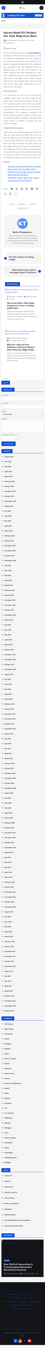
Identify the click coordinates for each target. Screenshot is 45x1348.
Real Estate (8, 1143)
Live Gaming (9, 1113)
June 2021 (8, 744)
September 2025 (10, 501)
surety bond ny (23, 208)
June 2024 (8, 570)
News (6, 1133)
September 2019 (10, 847)
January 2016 (9, 1011)
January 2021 (9, 768)
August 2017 (8, 971)
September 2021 (10, 729)
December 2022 (9, 655)
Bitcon (6, 1039)
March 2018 (8, 936)
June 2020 (8, 803)
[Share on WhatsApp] (27, 189)
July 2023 (7, 625)
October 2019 (9, 843)
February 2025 (9, 536)
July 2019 (7, 857)
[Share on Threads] (11, 194)
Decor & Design (10, 1059)
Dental (6, 1064)
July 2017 (7, 976)
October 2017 (9, 961)
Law (5, 1108)
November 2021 (10, 719)
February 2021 (9, 763)
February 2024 (9, 590)
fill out (12, 204)
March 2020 (8, 818)
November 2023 (10, 605)
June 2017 (8, 981)
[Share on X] (17, 189)
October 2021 (9, 724)
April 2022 (8, 694)
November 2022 (10, 659)
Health (6, 1088)
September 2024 (10, 560)
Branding (7, 1044)
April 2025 (8, 526)
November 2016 (10, 1001)
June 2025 (8, 516)
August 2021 (8, 734)
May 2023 (7, 635)
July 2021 (7, 739)
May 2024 (7, 575)
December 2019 (9, 833)
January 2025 (9, 541)
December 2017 (9, 951)
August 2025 (8, 506)
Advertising (8, 1024)
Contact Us (8, 1176)
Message (4, 419)
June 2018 (8, 922)
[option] (22, 1258)
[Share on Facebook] (12, 189)
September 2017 (10, 966)
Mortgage (7, 1128)
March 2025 (8, 531)
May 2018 (7, 927)
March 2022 (8, 699)
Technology (8, 1152)
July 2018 (7, 917)
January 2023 (9, 650)
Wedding (7, 1162)
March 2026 (8, 476)
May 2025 (7, 521)
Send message (8, 444)
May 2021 (7, 749)
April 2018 (8, 932)
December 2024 (9, 546)
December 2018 (9, 892)
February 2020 (9, 823)
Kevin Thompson (11, 40)
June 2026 (8, 462)
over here (33, 204)
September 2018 (10, 907)
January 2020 (9, 828)
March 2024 (8, 585)
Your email (4, 403)
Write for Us (8, 1187)
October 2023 (9, 610)
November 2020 (10, 778)
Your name (4, 395)
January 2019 (9, 887)
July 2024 (7, 565)
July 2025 (7, 511)
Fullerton (12, 297)
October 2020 (9, 783)
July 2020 (7, 798)
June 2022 (8, 684)
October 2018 (9, 902)
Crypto (6, 1054)
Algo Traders (9, 1029)
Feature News (9, 1073)
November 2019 (10, 838)
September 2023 (10, 615)
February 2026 (9, 481)
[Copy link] (16, 194)
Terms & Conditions (11, 1203)
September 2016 (10, 1006)
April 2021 (8, 753)
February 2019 (9, 882)
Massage (7, 1123)
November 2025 (10, 491)
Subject (3, 411)
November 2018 (10, 897)
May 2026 (7, 466)
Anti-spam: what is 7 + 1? (9, 435)
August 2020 (8, 793)
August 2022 (8, 674)
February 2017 (9, 996)
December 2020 (9, 773)
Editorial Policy (9, 1215)
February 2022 (9, 704)
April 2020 (8, 813)
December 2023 (9, 600)
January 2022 (9, 709)
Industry (7, 1098)
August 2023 (8, 620)
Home (3, 21)
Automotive (8, 1034)
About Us (7, 1181)
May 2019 (7, 867)
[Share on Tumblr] (6, 194)
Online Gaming (9, 1138)
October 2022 (9, 664)
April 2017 (8, 986)
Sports (6, 1148)
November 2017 (10, 956)
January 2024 (9, 595)
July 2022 (7, 679)
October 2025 (9, 496)
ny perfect (22, 204)
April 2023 (8, 640)
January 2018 (9, 946)
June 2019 (8, 862)
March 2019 (8, 877)
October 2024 (9, 556)
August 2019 (8, 852)
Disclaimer (8, 1209)
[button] (38, 1235)
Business (21, 40)
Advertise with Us (10, 1192)
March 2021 (8, 758)
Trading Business (10, 1157)
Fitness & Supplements (12, 1083)
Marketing (8, 1118)
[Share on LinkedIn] (22, 189)
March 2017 (8, 991)
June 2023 (8, 630)
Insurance (8, 1103)
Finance (7, 1078)
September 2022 (10, 669)
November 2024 (10, 551)
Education (8, 1068)
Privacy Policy (9, 1198)
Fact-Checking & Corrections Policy (17, 1220)
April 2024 (8, 580)
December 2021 (9, 714)
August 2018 (8, 912)
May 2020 (7, 808)
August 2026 (8, 457)
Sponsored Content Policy (13, 1226)
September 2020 (10, 788)
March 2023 (8, 645)
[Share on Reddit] (37, 189)
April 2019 (8, 872)
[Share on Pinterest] (32, 189)
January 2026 (9, 486)
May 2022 (7, 689)
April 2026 (8, 471)
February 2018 (9, 941)
